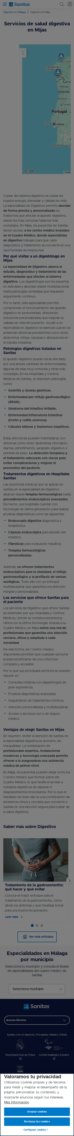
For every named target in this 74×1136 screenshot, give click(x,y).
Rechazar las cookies (37, 1121)
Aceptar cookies (37, 1111)
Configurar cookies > (35, 1130)
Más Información (16, 1102)
